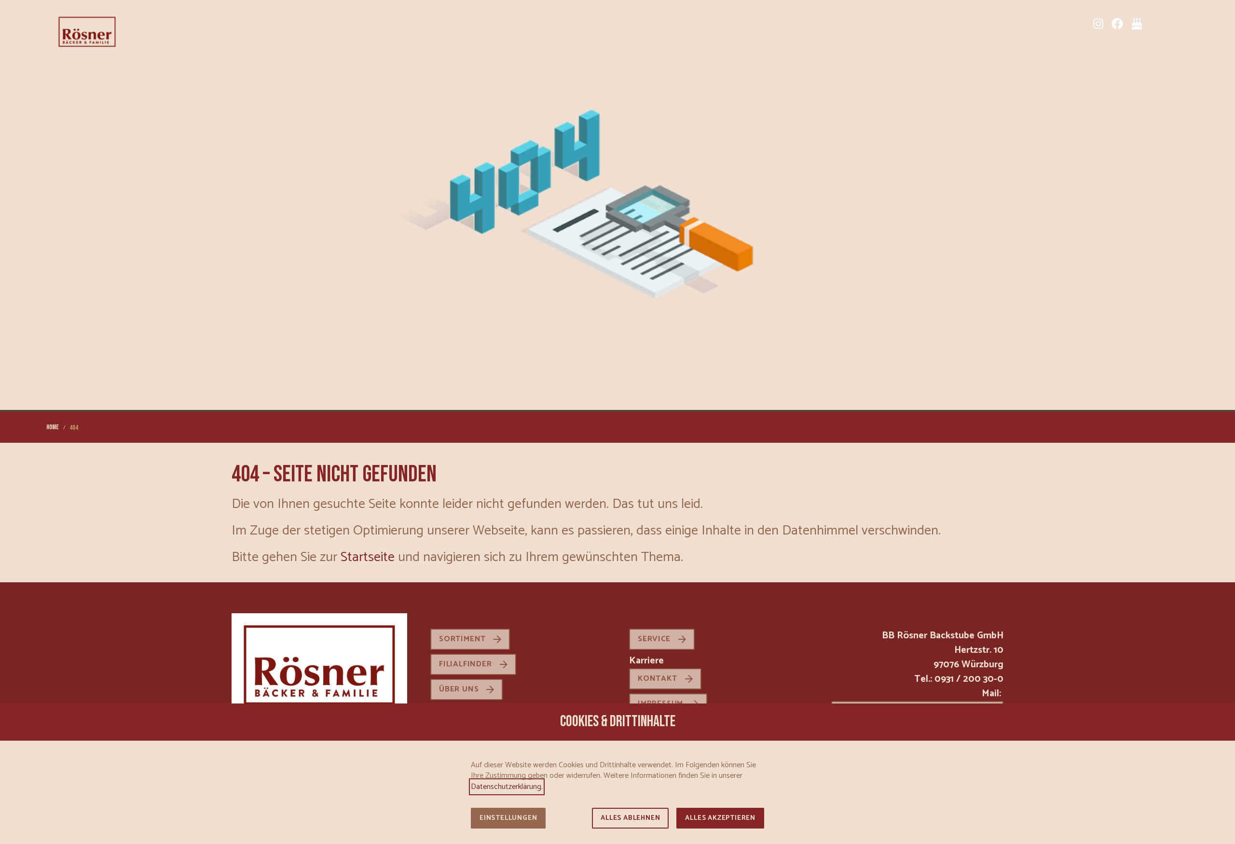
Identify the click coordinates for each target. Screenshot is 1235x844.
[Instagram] (1098, 23)
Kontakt (657, 678)
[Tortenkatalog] (1136, 23)
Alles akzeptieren (720, 818)
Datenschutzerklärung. (507, 786)
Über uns (459, 689)
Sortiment (462, 639)
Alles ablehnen (630, 818)
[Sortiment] (1156, 23)
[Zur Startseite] (87, 31)
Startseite (368, 557)
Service (654, 639)
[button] (1181, 23)
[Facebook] (1117, 23)
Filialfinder (465, 664)
